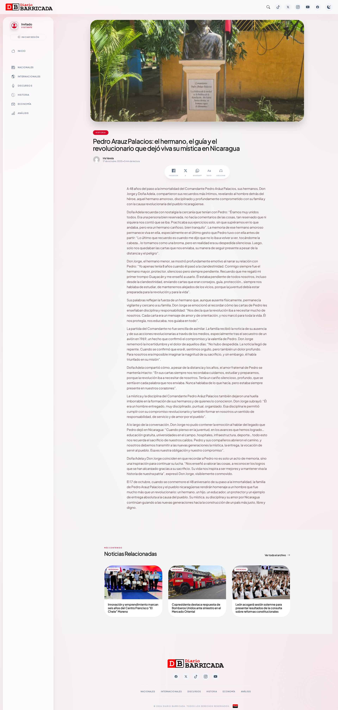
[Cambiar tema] (328, 7)
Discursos (25, 85)
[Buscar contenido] (268, 7)
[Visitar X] (288, 7)
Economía (25, 104)
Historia (23, 95)
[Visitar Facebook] (317, 7)
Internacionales (29, 76)
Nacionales (26, 67)
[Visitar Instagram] (297, 7)
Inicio (22, 51)
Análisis (23, 113)
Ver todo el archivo (275, 555)
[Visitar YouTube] (307, 7)
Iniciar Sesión (30, 37)
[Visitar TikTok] (278, 7)
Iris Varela (108, 158)
